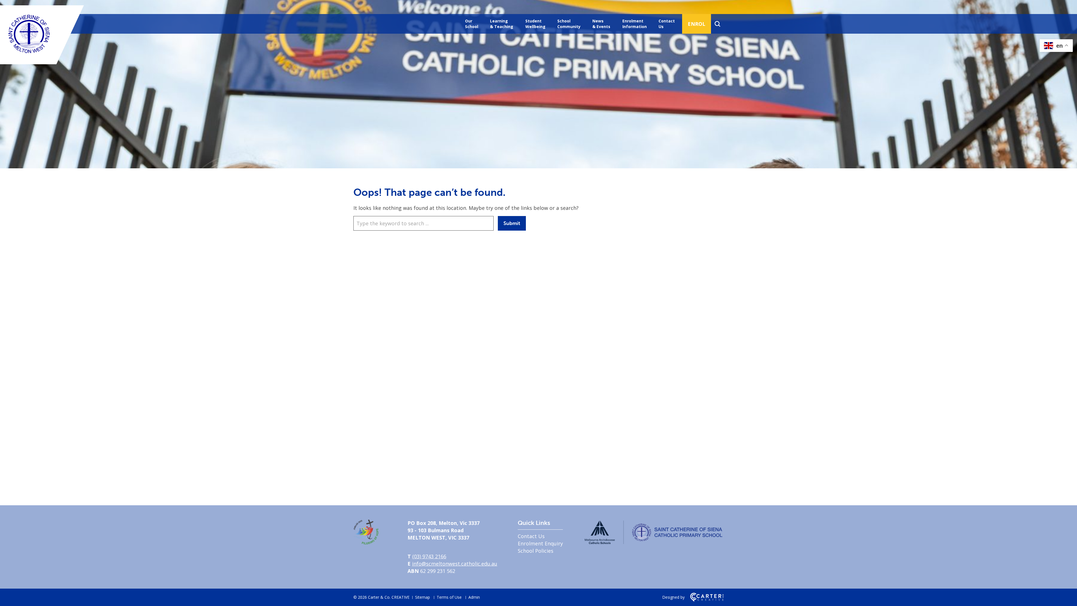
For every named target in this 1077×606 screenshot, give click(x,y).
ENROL (696, 23)
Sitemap (422, 597)
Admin (474, 597)
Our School (471, 23)
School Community (569, 23)
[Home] (366, 542)
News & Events (601, 23)
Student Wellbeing (535, 23)
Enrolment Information (634, 23)
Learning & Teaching (501, 23)
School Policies (535, 550)
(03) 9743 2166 (429, 556)
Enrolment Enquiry (540, 543)
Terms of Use (449, 597)
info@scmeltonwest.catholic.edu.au (454, 563)
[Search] (717, 24)
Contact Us (667, 23)
